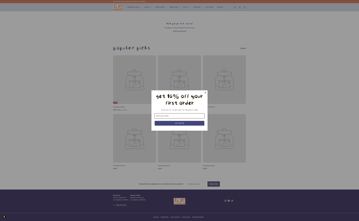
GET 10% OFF (179, 123)
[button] (4, 216)
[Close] (205, 92)
